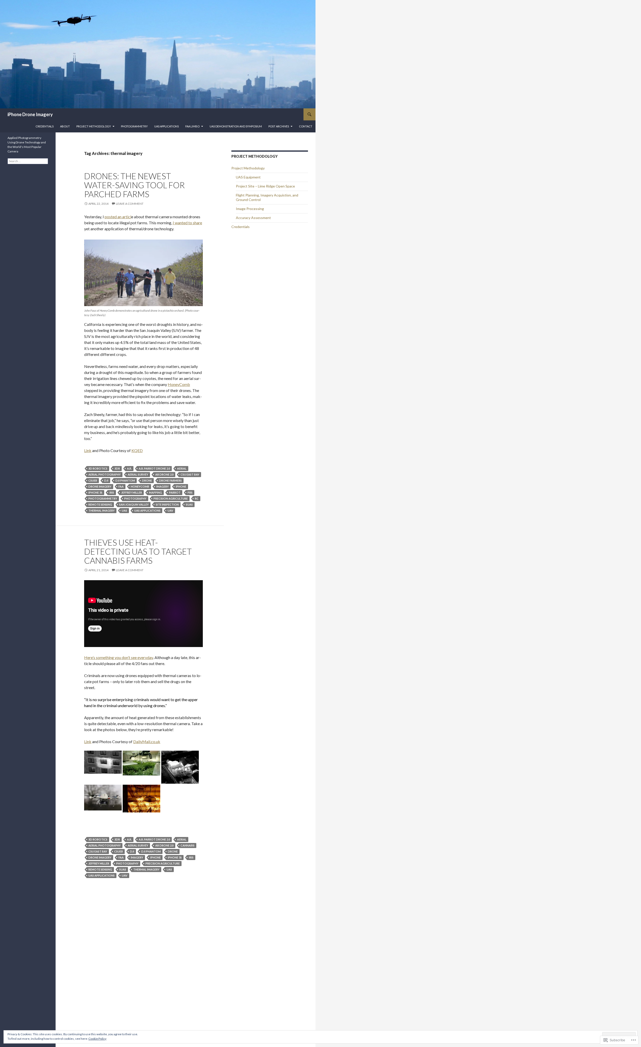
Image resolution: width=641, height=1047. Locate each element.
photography (135, 498)
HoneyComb (179, 384)
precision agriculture (170, 498)
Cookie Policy (97, 1038)
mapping (155, 492)
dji (106, 480)
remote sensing (100, 504)
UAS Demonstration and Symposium (236, 126)
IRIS (111, 492)
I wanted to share (187, 222)
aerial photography (104, 474)
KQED (137, 450)
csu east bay (190, 474)
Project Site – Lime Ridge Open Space (265, 186)
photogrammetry (102, 498)
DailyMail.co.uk (146, 741)
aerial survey (138, 474)
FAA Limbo (192, 126)
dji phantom (125, 480)
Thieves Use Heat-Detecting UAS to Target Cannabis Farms (138, 551)
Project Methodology (93, 126)
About (65, 126)
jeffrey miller (131, 492)
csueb (92, 480)
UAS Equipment (248, 177)
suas (189, 504)
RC (197, 498)
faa (121, 486)
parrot (175, 492)
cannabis (188, 845)
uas (124, 510)
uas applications (147, 510)
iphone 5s (95, 492)
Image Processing (250, 208)
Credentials (45, 126)
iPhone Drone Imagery (30, 114)
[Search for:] (28, 161)
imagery (162, 486)
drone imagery (99, 486)
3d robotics (97, 468)
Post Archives (278, 126)
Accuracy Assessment (253, 218)
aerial (182, 468)
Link (87, 450)
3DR (117, 468)
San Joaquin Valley (134, 504)
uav (170, 510)
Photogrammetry (134, 126)
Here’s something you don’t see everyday (118, 657)
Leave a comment (129, 203)
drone (147, 480)
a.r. (129, 468)
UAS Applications (166, 126)
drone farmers (170, 480)
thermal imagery (101, 510)
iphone (181, 486)
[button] (103, 762)
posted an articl (118, 216)
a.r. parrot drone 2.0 (154, 468)
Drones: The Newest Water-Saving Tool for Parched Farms (134, 185)
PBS (190, 492)
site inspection (167, 504)
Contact (305, 126)
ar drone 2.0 (164, 474)
